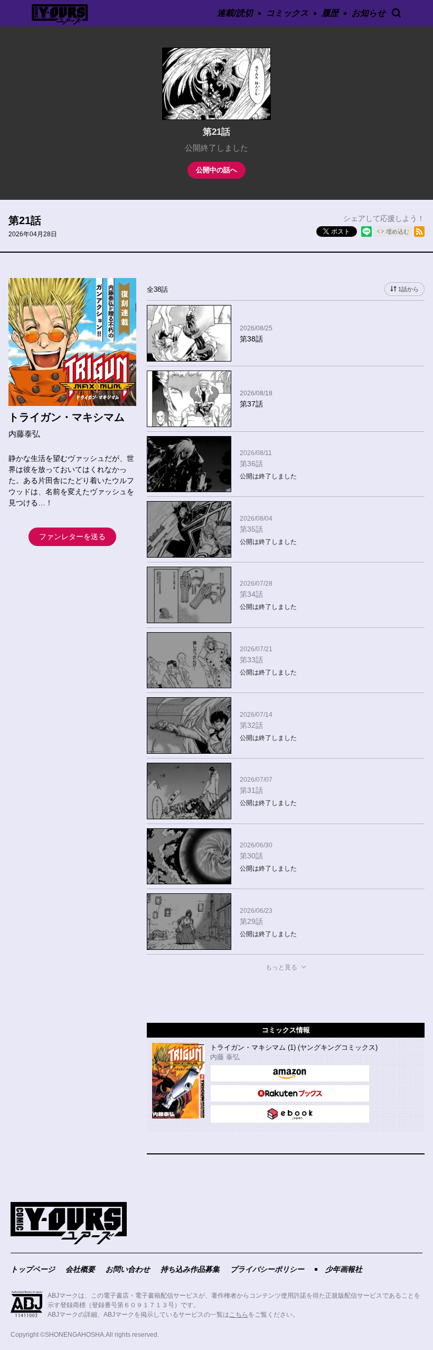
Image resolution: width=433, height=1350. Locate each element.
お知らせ (368, 12)
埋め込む (397, 231)
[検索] (396, 13)
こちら (238, 1314)
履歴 (330, 12)
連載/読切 (235, 12)
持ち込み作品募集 (190, 1269)
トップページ (33, 1269)
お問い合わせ (128, 1269)
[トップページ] (69, 1241)
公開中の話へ (216, 170)
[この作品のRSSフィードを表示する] (419, 231)
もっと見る (281, 967)
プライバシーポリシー (267, 1269)
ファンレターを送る (72, 536)
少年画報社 (343, 1269)
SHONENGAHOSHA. (75, 1334)
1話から (408, 289)
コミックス (287, 12)
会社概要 (80, 1269)
